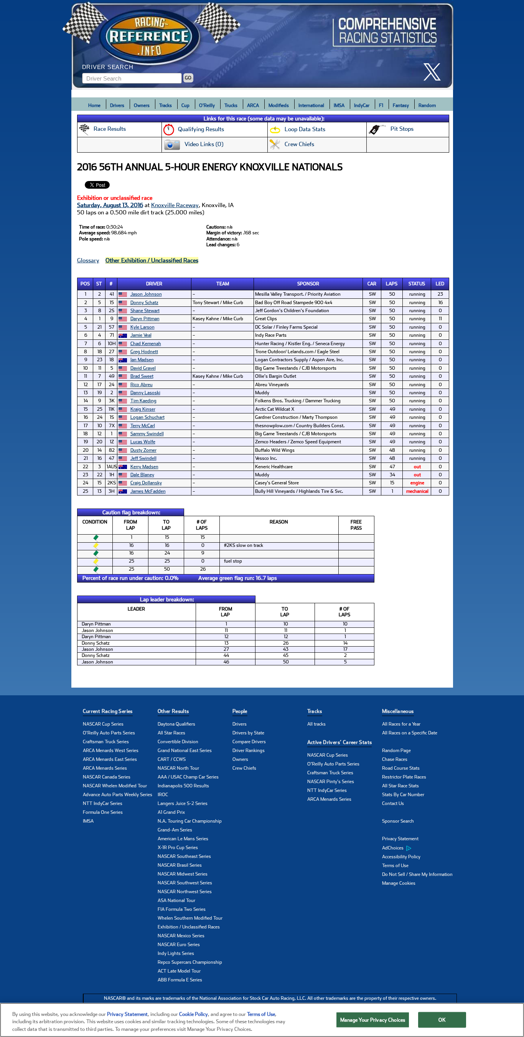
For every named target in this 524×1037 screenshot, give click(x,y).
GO (188, 78)
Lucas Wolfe (142, 441)
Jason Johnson (146, 294)
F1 (381, 105)
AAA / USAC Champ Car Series (188, 777)
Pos (85, 283)
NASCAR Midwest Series (183, 874)
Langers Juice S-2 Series (183, 803)
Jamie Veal (141, 335)
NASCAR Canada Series (106, 777)
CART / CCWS (172, 759)
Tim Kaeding (143, 400)
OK (441, 1019)
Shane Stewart (145, 310)
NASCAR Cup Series (103, 724)
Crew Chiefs (244, 768)
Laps (391, 283)
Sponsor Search (398, 821)
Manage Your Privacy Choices (372, 1019)
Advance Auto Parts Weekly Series (117, 794)
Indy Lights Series (176, 953)
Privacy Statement (400, 838)
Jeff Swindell (143, 458)
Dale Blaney (142, 474)
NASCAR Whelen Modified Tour (115, 785)
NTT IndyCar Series (102, 803)
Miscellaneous (398, 711)
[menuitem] (419, 848)
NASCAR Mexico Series (181, 935)
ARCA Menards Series (105, 768)
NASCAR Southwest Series (185, 883)
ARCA (253, 105)
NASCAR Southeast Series (184, 856)
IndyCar (361, 105)
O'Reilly (207, 105)
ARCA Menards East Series (110, 759)
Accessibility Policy (401, 856)
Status (417, 283)
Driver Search (107, 67)
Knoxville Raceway (175, 205)
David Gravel (143, 368)
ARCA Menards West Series (110, 750)
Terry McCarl (142, 425)
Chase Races (394, 759)
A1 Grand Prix (171, 812)
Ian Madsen (142, 359)
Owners (142, 105)
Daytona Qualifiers (176, 724)
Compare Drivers (249, 741)
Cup (185, 105)
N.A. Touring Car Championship (190, 821)
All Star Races (171, 733)
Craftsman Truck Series (106, 741)
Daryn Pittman (145, 318)
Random (427, 105)
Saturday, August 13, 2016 (110, 205)
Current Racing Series (108, 711)
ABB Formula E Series (180, 980)
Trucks (230, 105)
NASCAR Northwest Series (185, 891)
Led (440, 283)
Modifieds (279, 105)
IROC (163, 794)
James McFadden (148, 491)
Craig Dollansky (146, 483)
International (311, 105)
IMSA (339, 105)
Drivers (117, 105)
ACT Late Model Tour (179, 971)
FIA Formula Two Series (182, 909)
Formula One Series (103, 812)
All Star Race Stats (400, 785)
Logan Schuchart (147, 417)
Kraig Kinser (142, 409)
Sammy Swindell (147, 433)
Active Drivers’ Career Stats (339, 742)
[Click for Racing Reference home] (262, 45)
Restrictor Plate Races (404, 777)
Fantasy (401, 105)
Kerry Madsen (144, 466)
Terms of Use (395, 865)
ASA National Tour (176, 900)
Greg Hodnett (144, 351)
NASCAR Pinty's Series (330, 781)
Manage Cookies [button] (398, 883)
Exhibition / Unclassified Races (189, 927)
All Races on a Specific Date (409, 733)
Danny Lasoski (145, 392)
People (239, 711)
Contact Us (393, 803)
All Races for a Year (401, 724)
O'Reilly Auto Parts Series (109, 733)
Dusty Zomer (143, 450)
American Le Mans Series (183, 838)
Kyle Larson (142, 327)
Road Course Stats (401, 768)
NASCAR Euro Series (179, 944)
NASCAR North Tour (178, 768)
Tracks (165, 105)
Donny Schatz (144, 302)
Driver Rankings (248, 750)
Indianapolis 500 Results (183, 785)
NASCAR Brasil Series (180, 865)
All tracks (316, 724)
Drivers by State (248, 733)
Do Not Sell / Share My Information (417, 874)
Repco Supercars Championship (190, 962)
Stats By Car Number (403, 794)
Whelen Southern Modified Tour (190, 918)
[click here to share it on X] (435, 72)
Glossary (88, 260)
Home (94, 105)
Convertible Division (178, 741)
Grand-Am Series (175, 830)
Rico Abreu (141, 384)
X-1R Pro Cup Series (178, 847)
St (99, 283)
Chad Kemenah (145, 343)
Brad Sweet (141, 376)
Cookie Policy (193, 1014)
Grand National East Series (185, 750)
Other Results (173, 711)
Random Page (396, 750)
